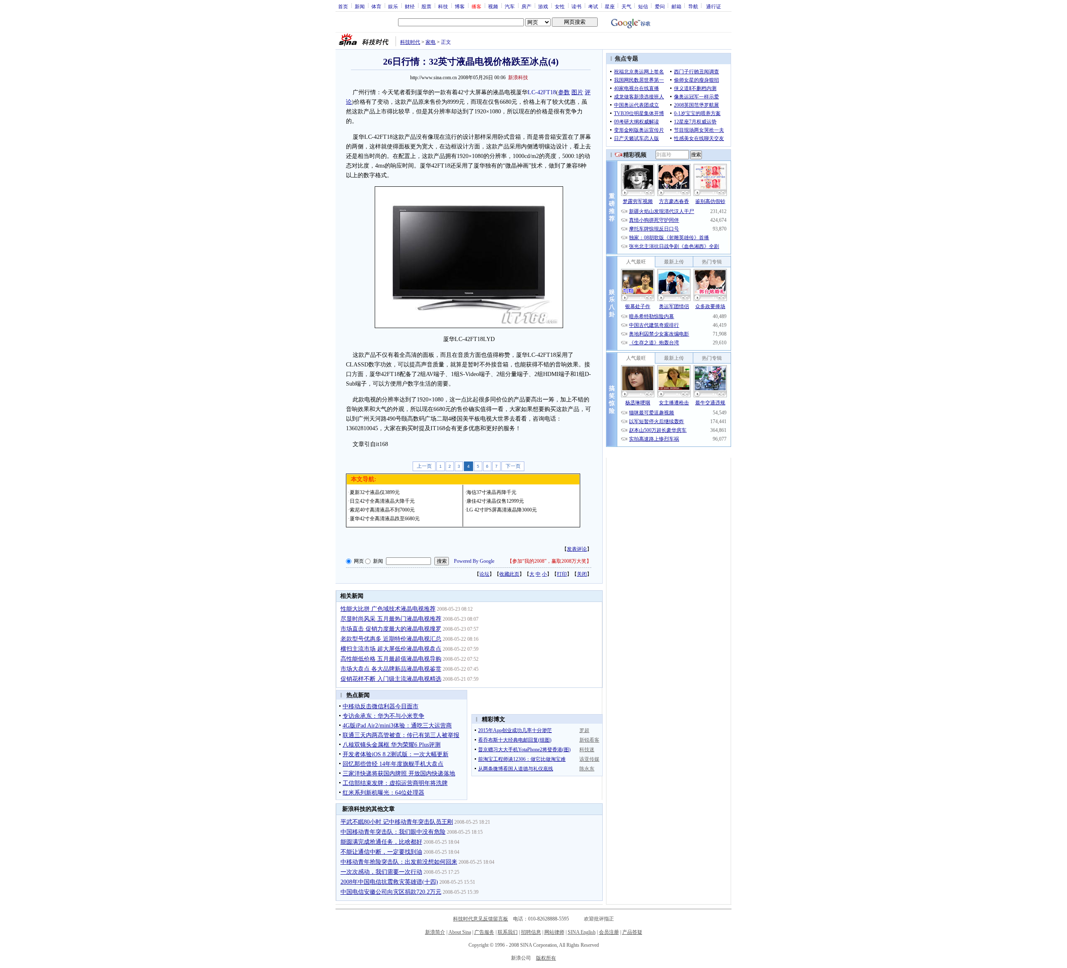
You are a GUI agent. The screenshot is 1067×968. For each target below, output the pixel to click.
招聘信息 (531, 932)
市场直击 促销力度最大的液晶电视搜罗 (391, 629)
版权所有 (546, 958)
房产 (526, 6)
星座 (610, 6)
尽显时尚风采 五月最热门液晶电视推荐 (391, 619)
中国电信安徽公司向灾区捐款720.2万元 (391, 892)
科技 (443, 6)
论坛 (484, 574)
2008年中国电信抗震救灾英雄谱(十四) (389, 882)
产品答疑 (632, 932)
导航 (693, 6)
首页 (343, 6)
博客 (460, 6)
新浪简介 (435, 932)
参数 (564, 92)
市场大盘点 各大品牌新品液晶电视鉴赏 (391, 669)
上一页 (424, 466)
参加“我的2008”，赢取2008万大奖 (549, 561)
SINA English (582, 932)
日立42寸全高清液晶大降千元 (382, 501)
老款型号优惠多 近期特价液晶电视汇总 (391, 639)
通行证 (713, 6)
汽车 (510, 6)
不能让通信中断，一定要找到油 (381, 852)
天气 (626, 6)
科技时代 (410, 42)
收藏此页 (509, 574)
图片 (577, 92)
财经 (410, 6)
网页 (359, 561)
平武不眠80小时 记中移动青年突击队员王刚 (397, 822)
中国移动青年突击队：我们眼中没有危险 (393, 832)
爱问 (660, 6)
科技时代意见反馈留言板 (480, 919)
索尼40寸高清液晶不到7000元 (382, 510)
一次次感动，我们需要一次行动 (381, 872)
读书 (576, 6)
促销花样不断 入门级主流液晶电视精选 (391, 679)
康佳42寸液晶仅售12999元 (495, 501)
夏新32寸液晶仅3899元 (375, 492)
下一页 (513, 466)
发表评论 (577, 549)
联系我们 (508, 932)
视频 (493, 6)
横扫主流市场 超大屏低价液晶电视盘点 (391, 649)
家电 (431, 42)
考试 (593, 6)
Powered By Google (474, 561)
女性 (560, 6)
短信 (643, 6)
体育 (376, 6)
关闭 (582, 574)
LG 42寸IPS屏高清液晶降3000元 (501, 510)
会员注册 (609, 932)
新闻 (360, 6)
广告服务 (484, 932)
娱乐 (393, 6)
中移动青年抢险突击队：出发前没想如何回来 (399, 862)
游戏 (543, 6)
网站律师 (554, 932)
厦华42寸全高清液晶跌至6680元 (385, 519)
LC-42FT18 (542, 92)
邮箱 (676, 6)
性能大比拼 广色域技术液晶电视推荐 (388, 609)
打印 (562, 574)
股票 (426, 6)
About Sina (459, 932)
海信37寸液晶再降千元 (491, 492)
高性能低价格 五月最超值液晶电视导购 (391, 659)
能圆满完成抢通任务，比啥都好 (381, 842)
